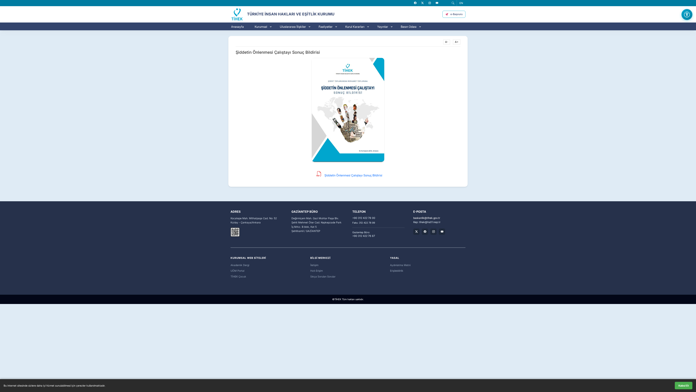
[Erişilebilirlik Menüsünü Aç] (687, 14)
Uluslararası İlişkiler (293, 26)
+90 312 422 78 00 (363, 218)
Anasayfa (237, 26)
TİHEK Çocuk (238, 276)
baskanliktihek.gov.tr (426, 218)
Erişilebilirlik (396, 270)
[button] (453, 3)
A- (446, 41)
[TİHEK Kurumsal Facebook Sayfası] (425, 231)
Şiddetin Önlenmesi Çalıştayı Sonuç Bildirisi (353, 175)
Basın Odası (409, 26)
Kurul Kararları (354, 26)
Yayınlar (382, 26)
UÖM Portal (237, 270)
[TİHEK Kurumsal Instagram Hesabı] (433, 231)
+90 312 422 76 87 (363, 235)
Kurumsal (261, 26)
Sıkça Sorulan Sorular (322, 276)
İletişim (314, 265)
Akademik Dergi (240, 265)
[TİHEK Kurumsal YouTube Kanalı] (442, 231)
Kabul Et (683, 385)
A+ (456, 41)
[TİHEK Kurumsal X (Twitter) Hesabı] (416, 231)
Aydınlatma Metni (400, 265)
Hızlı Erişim (316, 270)
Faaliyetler (326, 26)
